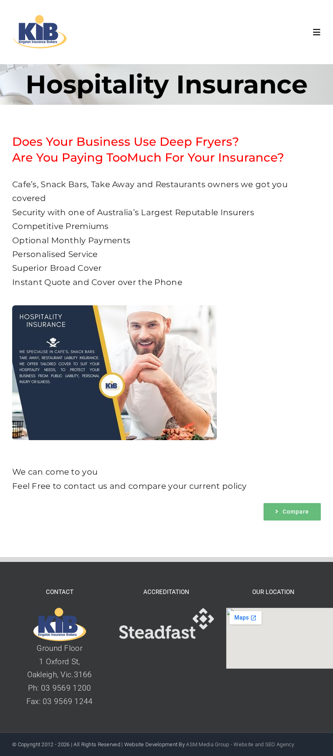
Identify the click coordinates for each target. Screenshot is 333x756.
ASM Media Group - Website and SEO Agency (240, 744)
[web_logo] (40, 19)
